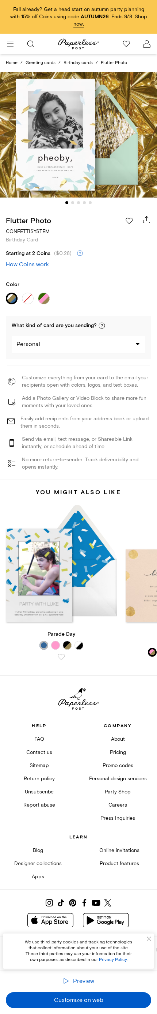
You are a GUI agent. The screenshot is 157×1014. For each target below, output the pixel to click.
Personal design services (118, 778)
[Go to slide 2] (72, 202)
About (118, 739)
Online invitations (119, 850)
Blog (38, 850)
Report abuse (39, 805)
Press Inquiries (117, 818)
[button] (102, 325)
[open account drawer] (147, 44)
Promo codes (118, 765)
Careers (117, 805)
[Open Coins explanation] (80, 253)
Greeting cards (40, 62)
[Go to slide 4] (84, 202)
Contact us (39, 752)
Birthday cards (78, 62)
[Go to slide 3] (78, 202)
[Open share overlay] (146, 219)
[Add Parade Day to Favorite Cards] (61, 657)
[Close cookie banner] (149, 938)
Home (12, 62)
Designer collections (38, 863)
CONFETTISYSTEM (28, 231)
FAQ (39, 739)
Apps (38, 877)
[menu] (10, 44)
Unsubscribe (39, 792)
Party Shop (118, 792)
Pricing (118, 752)
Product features (119, 863)
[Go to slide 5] (90, 202)
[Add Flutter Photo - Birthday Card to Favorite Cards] (129, 221)
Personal (28, 344)
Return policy (39, 778)
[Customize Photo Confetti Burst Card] (78, 134)
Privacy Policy (113, 959)
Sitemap (39, 765)
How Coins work (27, 264)
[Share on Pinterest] (72, 902)
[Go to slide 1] (66, 202)
